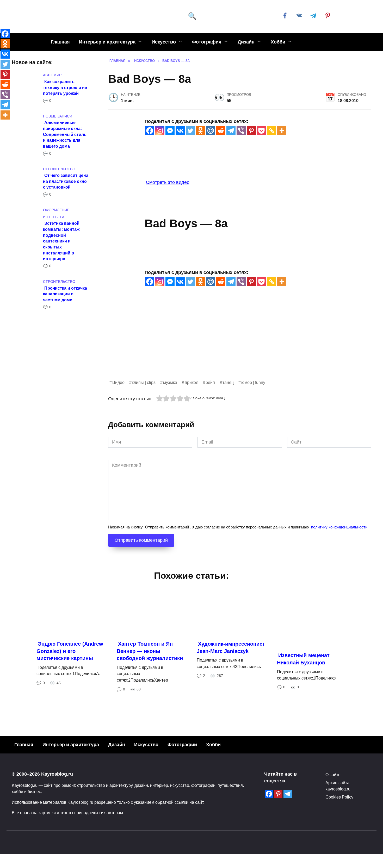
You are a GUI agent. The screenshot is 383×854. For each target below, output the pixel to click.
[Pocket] (261, 130)
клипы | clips (144, 382)
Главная (60, 42)
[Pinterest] (251, 130)
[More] (281, 130)
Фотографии (182, 744)
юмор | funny (253, 382)
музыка (170, 382)
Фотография (206, 42)
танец (228, 382)
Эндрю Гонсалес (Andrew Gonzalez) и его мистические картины (69, 651)
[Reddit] (220, 130)
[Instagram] (159, 130)
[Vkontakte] (180, 130)
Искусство (164, 42)
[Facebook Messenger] (170, 130)
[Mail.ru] (210, 130)
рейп (210, 382)
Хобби (278, 42)
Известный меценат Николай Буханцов (303, 658)
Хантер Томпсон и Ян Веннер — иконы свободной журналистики (150, 651)
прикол (191, 382)
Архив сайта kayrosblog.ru (337, 785)
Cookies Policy (339, 797)
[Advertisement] (239, 342)
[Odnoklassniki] (200, 130)
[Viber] (241, 130)
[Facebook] (149, 130)
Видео (118, 382)
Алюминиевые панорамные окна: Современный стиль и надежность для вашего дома (65, 134)
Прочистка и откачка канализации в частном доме (65, 293)
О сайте (333, 774)
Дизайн (246, 42)
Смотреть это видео (167, 182)
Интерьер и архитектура (107, 42)
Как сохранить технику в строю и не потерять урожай (65, 87)
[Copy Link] (271, 130)
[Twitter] (190, 130)
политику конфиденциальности (339, 527)
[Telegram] (231, 130)
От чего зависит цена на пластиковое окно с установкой (65, 181)
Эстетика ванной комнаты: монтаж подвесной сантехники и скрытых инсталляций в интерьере (61, 241)
